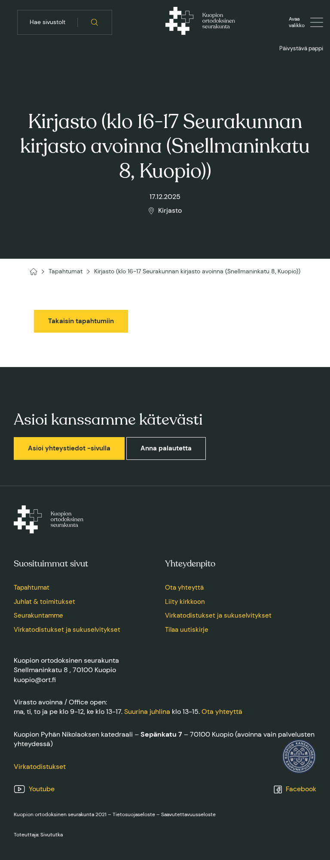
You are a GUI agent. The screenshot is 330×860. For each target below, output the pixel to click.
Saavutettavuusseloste (188, 814)
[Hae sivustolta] (94, 22)
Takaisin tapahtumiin (81, 321)
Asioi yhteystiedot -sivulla (69, 448)
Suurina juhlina (147, 711)
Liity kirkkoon (185, 601)
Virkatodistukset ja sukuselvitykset (67, 629)
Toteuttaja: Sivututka (38, 834)
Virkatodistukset (40, 766)
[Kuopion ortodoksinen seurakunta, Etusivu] (200, 22)
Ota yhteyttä (184, 587)
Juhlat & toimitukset (44, 601)
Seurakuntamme (38, 615)
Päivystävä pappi (301, 48)
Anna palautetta (166, 448)
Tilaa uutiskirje (186, 629)
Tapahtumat (31, 587)
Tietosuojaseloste (134, 814)
